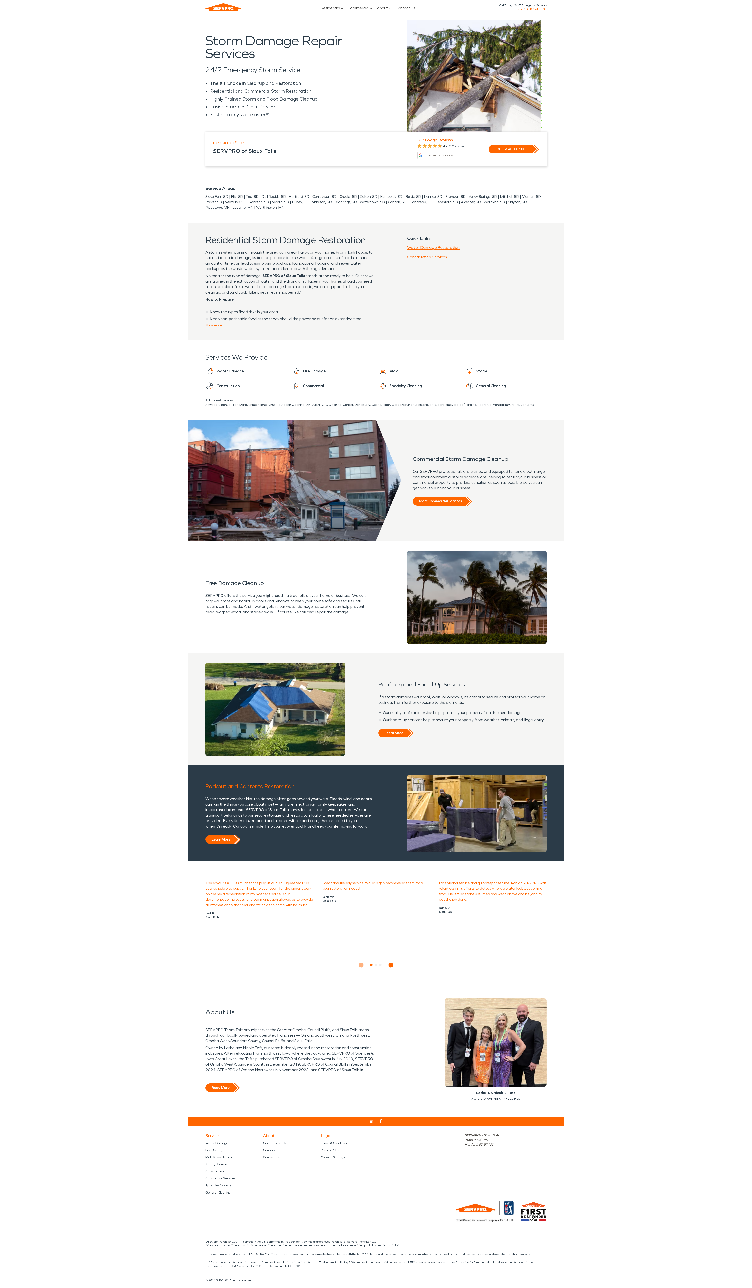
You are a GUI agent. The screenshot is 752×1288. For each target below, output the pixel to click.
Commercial (358, 8)
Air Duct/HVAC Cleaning (323, 405)
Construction (214, 1171)
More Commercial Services (440, 501)
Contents (527, 405)
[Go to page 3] (380, 965)
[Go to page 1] (371, 965)
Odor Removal (445, 405)
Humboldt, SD (391, 196)
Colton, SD (368, 196)
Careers (269, 1150)
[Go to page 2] (376, 965)
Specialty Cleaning (218, 1185)
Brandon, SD (455, 196)
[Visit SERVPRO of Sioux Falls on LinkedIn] (371, 1121)
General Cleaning (218, 1192)
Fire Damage (214, 1150)
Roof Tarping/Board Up (474, 405)
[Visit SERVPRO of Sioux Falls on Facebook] (381, 1121)
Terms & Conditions (334, 1143)
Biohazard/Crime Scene (249, 405)
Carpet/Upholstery (356, 405)
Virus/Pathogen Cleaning (286, 405)
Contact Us (405, 8)
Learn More (394, 733)
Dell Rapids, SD (274, 196)
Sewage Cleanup (217, 405)
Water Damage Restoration (433, 247)
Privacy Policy (330, 1150)
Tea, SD (252, 196)
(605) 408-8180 (532, 9)
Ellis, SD (237, 196)
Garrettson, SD (324, 196)
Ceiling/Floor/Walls (385, 405)
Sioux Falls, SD (216, 196)
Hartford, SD (299, 196)
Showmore (213, 325)
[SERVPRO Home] (223, 7)
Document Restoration (416, 405)
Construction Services (427, 256)
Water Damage (216, 1143)
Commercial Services (220, 1178)
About (382, 8)
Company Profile (275, 1143)
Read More (221, 1087)
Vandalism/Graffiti (506, 405)
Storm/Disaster (216, 1164)
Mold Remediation (218, 1157)
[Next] (391, 965)
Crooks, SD (348, 196)
